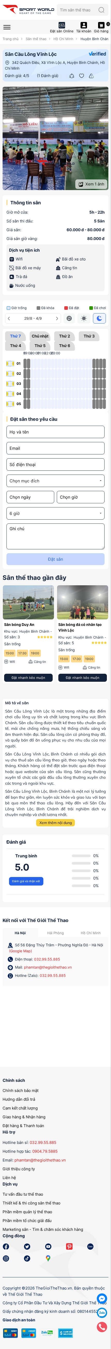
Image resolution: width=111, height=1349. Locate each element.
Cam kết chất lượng (20, 1108)
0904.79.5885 (45, 1151)
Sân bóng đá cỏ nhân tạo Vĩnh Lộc (80, 627)
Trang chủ (11, 39)
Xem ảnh (94, 184)
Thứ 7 (15, 336)
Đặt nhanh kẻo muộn (28, 678)
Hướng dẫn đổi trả (19, 1099)
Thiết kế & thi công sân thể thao (31, 1203)
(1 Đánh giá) (47, 75)
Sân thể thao (35, 39)
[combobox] (55, 481)
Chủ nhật (40, 336)
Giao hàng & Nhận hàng (24, 1116)
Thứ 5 (40, 345)
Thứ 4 (15, 345)
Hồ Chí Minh (62, 39)
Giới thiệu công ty (19, 1168)
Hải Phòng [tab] (55, 933)
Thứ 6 (64, 345)
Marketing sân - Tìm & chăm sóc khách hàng (43, 1229)
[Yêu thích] (81, 75)
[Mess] (102, 1298)
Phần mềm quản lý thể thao (27, 1211)
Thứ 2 (64, 336)
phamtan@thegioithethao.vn (48, 967)
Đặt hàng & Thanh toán (23, 1125)
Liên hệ (9, 1177)
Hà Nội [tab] (20, 933)
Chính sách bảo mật (20, 1090)
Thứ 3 (89, 336)
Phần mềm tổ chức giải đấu (27, 1220)
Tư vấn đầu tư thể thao (23, 1194)
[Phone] (102, 1326)
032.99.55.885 (47, 959)
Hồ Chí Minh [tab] (91, 933)
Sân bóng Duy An (19, 624)
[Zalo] (102, 1312)
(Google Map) (20, 951)
